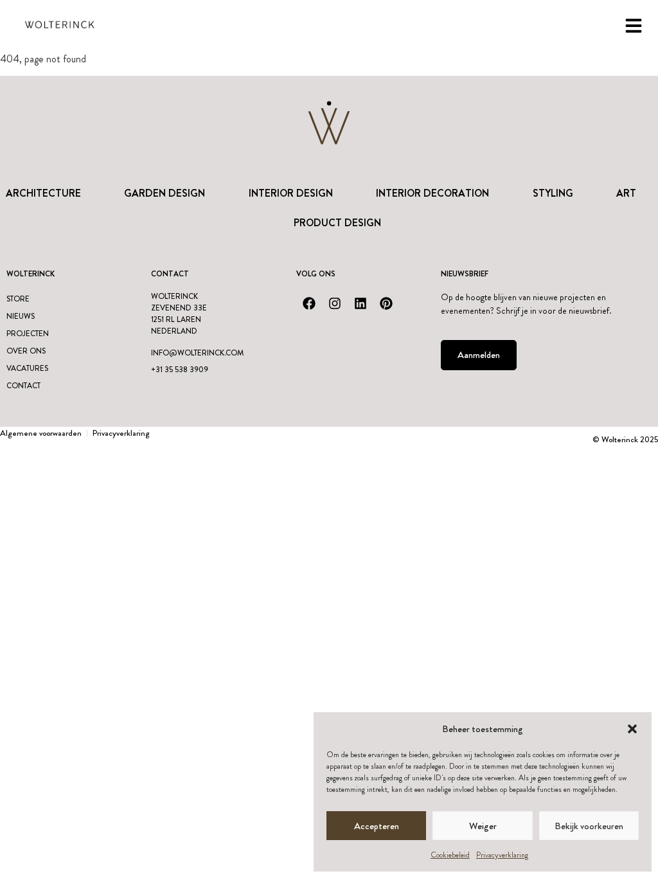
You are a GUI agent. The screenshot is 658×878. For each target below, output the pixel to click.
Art (626, 193)
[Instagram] (335, 303)
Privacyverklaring (502, 855)
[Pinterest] (386, 303)
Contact (23, 385)
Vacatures (27, 368)
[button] (632, 728)
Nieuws (20, 316)
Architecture (43, 193)
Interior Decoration (432, 193)
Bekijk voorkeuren (589, 826)
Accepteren (376, 826)
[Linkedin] (360, 303)
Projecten (27, 333)
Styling (553, 193)
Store (18, 299)
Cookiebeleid (450, 855)
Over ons (26, 351)
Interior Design (291, 193)
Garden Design (164, 193)
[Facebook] (309, 303)
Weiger (483, 826)
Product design (337, 222)
